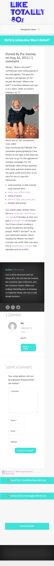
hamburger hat (18, 220)
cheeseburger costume (21, 245)
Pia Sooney (28, 54)
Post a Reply (26, 347)
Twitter (18, 307)
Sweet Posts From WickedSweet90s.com (28, 480)
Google (8, 307)
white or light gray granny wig (21, 199)
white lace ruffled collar (19, 192)
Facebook (13, 307)
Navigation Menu (28, 29)
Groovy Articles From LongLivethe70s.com (28, 496)
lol (22, 323)
